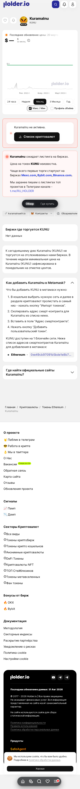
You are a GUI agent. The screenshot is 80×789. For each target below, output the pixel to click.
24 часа (11, 101)
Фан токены (14, 583)
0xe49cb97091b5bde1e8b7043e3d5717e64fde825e (52, 354)
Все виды (13, 534)
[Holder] (19, 677)
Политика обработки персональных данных (34, 729)
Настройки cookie (16, 659)
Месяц (40, 101)
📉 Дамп (10, 514)
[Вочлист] (47, 781)
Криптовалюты (29, 407)
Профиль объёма (63, 108)
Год (68, 101)
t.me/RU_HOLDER (22, 191)
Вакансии (10, 464)
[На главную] (22, 781)
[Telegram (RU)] (67, 677)
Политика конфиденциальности (28, 722)
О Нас (8, 458)
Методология (13, 628)
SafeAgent (18, 749)
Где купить (47, 203)
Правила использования (23, 726)
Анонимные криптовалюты (25, 552)
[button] (39, 781)
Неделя (26, 101)
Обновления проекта (18, 489)
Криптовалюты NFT (20, 564)
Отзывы (9, 482)
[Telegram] (60, 677)
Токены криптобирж (20, 540)
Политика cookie (15, 652)
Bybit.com (44, 175)
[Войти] (72, 4)
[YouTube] (53, 677)
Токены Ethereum (52, 407)
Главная (10, 407)
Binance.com (62, 175)
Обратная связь (15, 470)
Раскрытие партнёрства (21, 640)
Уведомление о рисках (20, 646)
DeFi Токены (15, 558)
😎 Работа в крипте (17, 446)
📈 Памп (9, 508)
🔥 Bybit (9, 609)
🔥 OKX (9, 602)
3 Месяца (55, 101)
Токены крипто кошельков (24, 546)
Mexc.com (28, 175)
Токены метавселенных (23, 577)
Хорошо (40, 768)
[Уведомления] (64, 4)
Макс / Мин (39, 108)
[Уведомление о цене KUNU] (13, 20)
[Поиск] (55, 4)
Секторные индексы (18, 634)
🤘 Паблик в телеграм (19, 439)
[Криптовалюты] (31, 781)
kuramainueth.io (16, 213)
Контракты (41, 213)
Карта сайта (12, 476)
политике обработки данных (44, 760)
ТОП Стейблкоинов (19, 571)
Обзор (30, 203)
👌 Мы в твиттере (16, 452)
